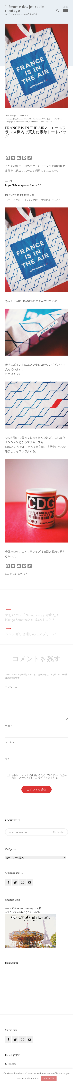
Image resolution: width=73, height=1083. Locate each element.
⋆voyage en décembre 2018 (17, 121)
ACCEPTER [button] (48, 1078)
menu (65, 7)
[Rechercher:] (36, 832)
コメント (11, 687)
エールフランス (21, 574)
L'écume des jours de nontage (24, 8)
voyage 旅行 (11, 118)
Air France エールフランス (40, 121)
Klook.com (10, 1063)
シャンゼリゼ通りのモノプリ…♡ (30, 634)
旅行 (11, 574)
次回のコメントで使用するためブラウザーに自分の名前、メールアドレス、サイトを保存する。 (39, 776)
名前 (8, 725)
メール (9, 742)
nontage (13, 115)
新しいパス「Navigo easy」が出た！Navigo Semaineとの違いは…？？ (32, 617)
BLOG (19, 118)
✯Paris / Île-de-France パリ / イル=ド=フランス (42, 118)
